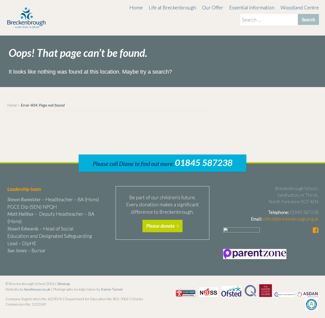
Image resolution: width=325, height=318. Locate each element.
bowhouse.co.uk (37, 289)
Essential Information (251, 7)
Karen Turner (112, 289)
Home (136, 7)
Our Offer (212, 7)
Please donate (161, 226)
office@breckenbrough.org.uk (290, 219)
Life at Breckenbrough (172, 7)
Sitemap (63, 283)
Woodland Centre (300, 7)
